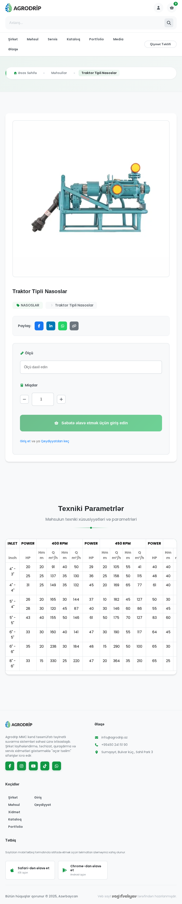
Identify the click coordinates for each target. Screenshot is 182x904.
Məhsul (32, 39)
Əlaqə (13, 49)
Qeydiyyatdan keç (55, 441)
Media (118, 39)
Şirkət (13, 39)
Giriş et (25, 441)
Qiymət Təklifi (160, 44)
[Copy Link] (74, 325)
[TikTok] (44, 766)
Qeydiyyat (42, 805)
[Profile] (158, 8)
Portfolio (96, 39)
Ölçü (29, 353)
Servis (52, 39)
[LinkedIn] (50, 325)
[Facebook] (39, 325)
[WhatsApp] (62, 325)
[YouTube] (33, 766)
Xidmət (14, 812)
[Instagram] (21, 766)
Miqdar (31, 385)
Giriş (38, 797)
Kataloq (73, 39)
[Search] (168, 22)
